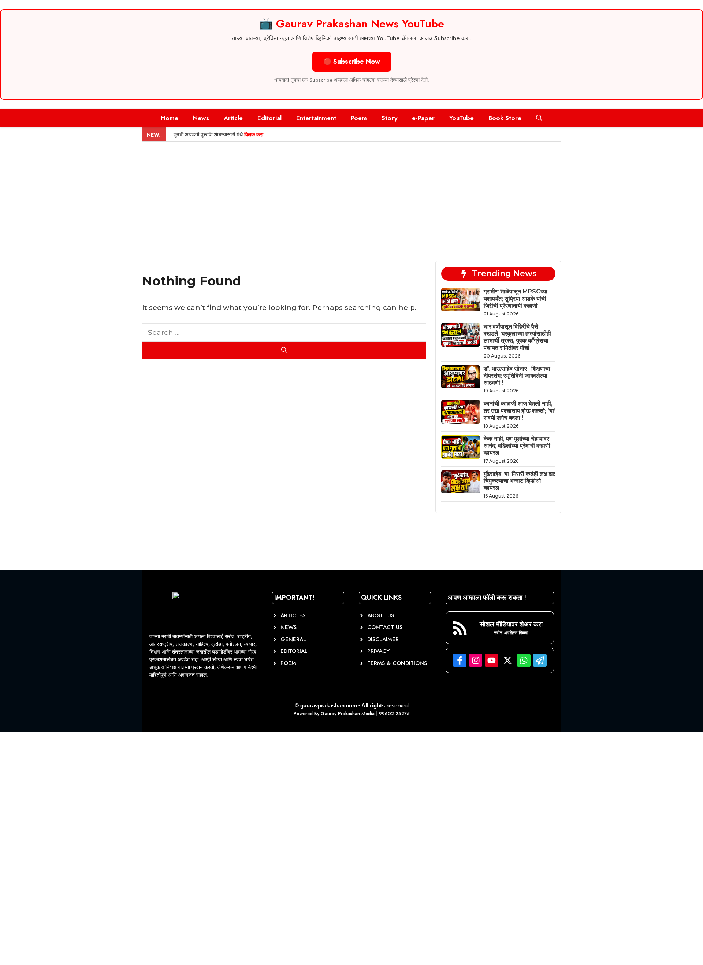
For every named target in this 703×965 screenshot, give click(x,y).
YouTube (461, 118)
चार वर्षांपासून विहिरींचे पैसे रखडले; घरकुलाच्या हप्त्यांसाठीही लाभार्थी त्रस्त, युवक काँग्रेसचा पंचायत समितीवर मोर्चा (517, 337)
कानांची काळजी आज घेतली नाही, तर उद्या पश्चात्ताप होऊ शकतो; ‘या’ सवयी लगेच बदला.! (519, 410)
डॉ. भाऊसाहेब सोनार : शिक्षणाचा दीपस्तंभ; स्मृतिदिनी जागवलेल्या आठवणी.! (517, 375)
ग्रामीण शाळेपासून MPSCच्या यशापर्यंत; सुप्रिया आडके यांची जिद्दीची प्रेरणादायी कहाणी (515, 298)
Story (389, 118)
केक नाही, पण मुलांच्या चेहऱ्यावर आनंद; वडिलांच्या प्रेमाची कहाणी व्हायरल (517, 445)
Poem (359, 118)
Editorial (269, 118)
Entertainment (316, 118)
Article (233, 118)
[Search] (284, 350)
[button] (539, 118)
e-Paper (423, 118)
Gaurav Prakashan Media (348, 713)
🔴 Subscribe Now (351, 61)
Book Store (504, 118)
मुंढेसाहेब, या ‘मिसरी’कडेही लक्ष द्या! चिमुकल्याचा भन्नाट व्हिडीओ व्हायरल (519, 480)
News (201, 118)
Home (169, 118)
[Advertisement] (351, 196)
